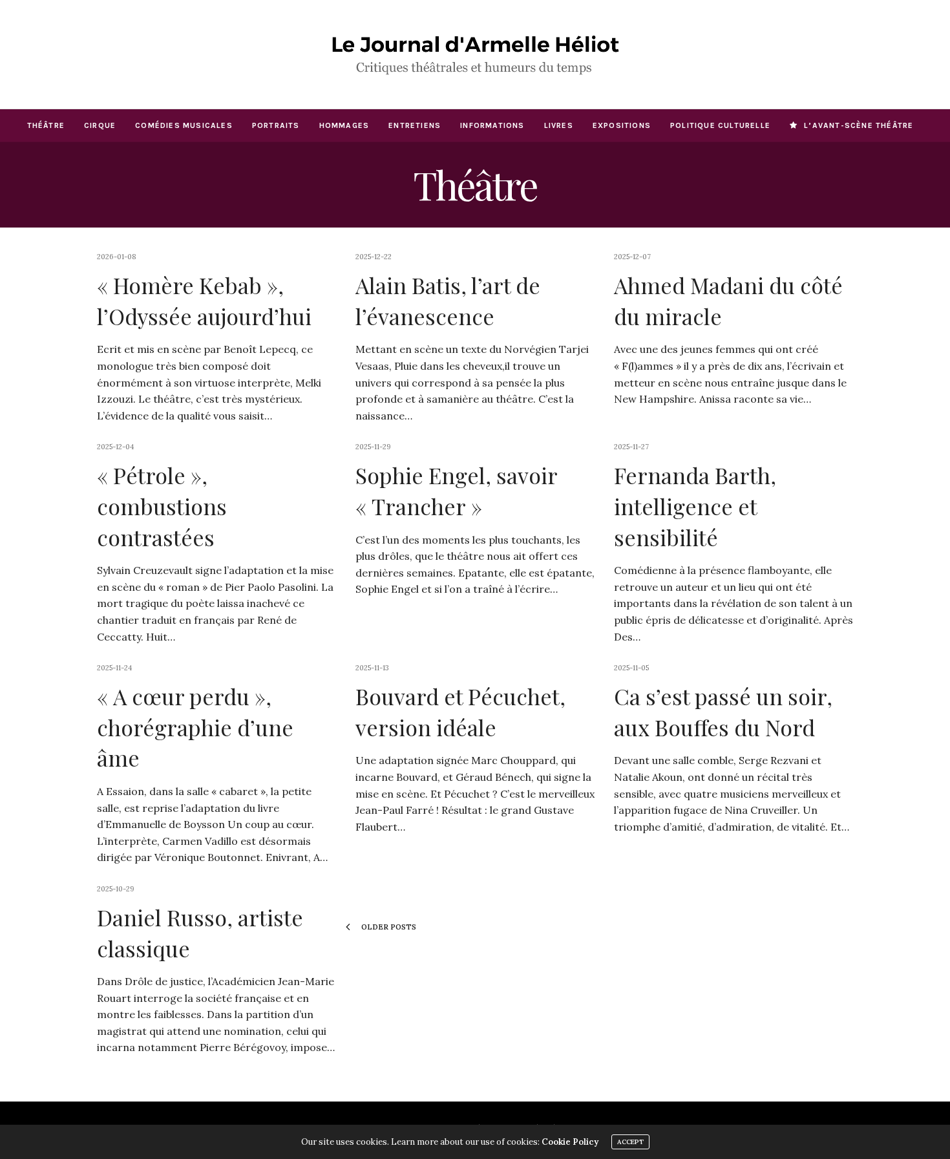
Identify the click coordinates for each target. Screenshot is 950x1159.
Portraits (276, 125)
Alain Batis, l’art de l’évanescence (447, 300)
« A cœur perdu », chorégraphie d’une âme (195, 726)
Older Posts (387, 926)
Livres (558, 125)
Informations (492, 125)
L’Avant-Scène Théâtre (858, 125)
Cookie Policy (570, 1141)
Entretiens (414, 125)
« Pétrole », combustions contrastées (162, 505)
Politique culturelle (720, 125)
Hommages (344, 125)
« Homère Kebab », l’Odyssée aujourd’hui (204, 300)
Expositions (622, 125)
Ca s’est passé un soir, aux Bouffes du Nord (723, 711)
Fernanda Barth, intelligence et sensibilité (695, 505)
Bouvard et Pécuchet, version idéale (460, 711)
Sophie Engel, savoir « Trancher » (456, 490)
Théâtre (46, 125)
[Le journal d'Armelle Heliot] (475, 54)
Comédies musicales (184, 125)
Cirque (100, 125)
